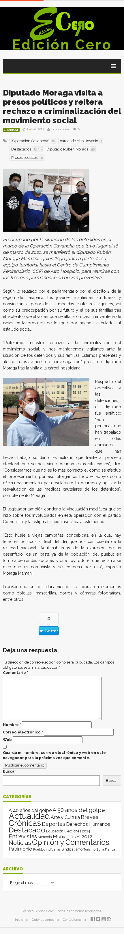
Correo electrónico (23, 732)
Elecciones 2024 (77, 831)
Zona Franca (105, 849)
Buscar (9, 771)
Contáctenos (72, 920)
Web (7, 739)
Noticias (20, 842)
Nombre (12, 725)
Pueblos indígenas (47, 849)
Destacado (27, 830)
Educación (54, 831)
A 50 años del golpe (78, 810)
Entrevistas (23, 836)
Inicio (19, 920)
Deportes (53, 824)
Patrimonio (20, 849)
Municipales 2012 (72, 836)
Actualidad (29, 816)
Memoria (45, 837)
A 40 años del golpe (30, 810)
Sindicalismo (71, 849)
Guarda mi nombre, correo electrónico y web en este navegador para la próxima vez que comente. (54, 755)
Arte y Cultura (65, 817)
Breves (89, 817)
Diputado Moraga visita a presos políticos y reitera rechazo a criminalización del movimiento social (62, 106)
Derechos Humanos (88, 824)
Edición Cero (62, 45)
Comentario (15, 672)
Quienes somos (43, 920)
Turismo (89, 849)
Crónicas (11, 129)
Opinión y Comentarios (70, 842)
